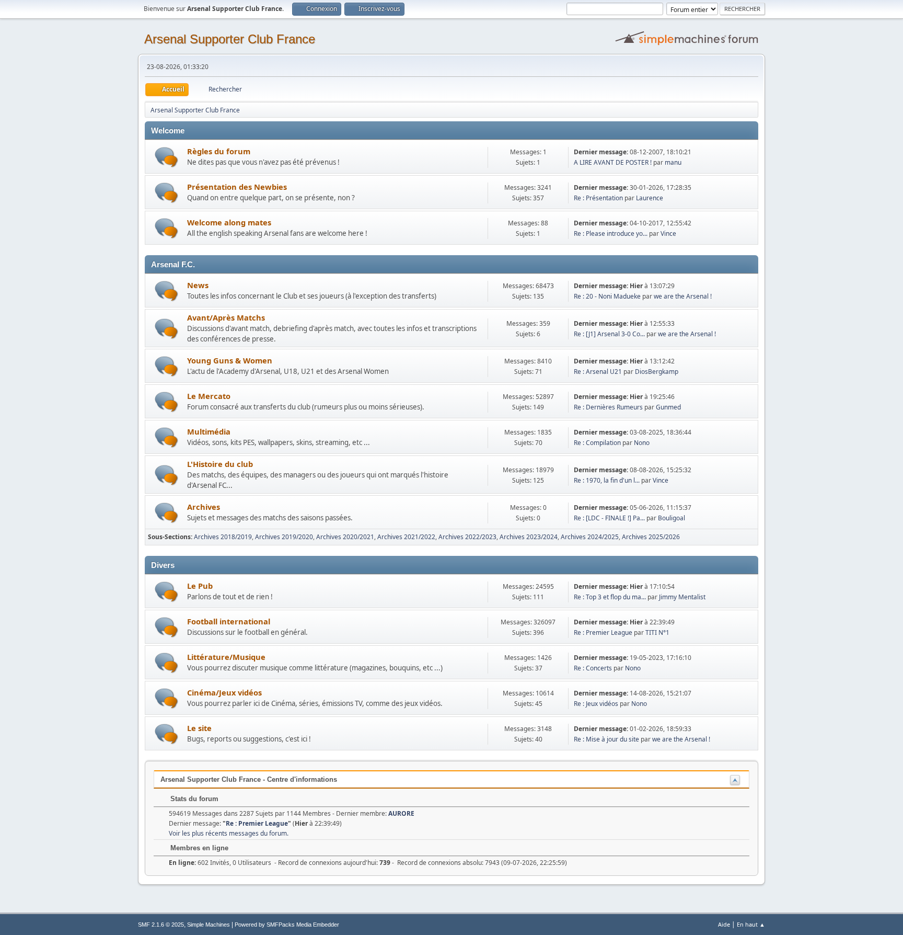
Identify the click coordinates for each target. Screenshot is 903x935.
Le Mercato (208, 396)
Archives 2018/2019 (223, 536)
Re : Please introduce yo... (610, 233)
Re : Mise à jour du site (606, 739)
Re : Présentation (598, 197)
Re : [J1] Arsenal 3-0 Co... (609, 333)
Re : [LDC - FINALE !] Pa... (609, 518)
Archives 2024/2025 (590, 536)
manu (673, 162)
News (198, 285)
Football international (228, 621)
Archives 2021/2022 (406, 536)
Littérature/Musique (226, 657)
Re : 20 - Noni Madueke (608, 296)
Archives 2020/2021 (345, 536)
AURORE (401, 813)
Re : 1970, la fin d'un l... (607, 480)
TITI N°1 (657, 632)
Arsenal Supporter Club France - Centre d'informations (248, 779)
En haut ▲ (751, 924)
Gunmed (668, 407)
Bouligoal (671, 518)
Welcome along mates (229, 222)
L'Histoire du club (220, 464)
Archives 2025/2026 (651, 536)
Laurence (649, 197)
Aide (724, 924)
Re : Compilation (597, 442)
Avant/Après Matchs (226, 317)
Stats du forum (193, 799)
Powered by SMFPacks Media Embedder (287, 924)
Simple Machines (208, 924)
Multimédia (208, 431)
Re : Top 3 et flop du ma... (610, 596)
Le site (199, 728)
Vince (668, 233)
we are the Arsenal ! (683, 296)
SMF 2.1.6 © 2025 (161, 924)
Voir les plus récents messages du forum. (228, 833)
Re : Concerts (593, 668)
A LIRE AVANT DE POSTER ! (613, 162)
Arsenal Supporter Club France (229, 39)
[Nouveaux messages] (166, 157)
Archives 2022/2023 (467, 536)
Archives (203, 506)
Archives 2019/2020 (284, 536)
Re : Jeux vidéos (596, 703)
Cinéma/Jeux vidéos (224, 692)
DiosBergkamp (656, 371)
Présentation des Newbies (237, 186)
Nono (642, 442)
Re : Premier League (603, 632)
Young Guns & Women (229, 360)
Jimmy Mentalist (682, 596)
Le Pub (200, 585)
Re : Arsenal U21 (598, 371)
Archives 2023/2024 (529, 536)
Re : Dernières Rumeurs (608, 407)
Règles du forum (218, 151)
